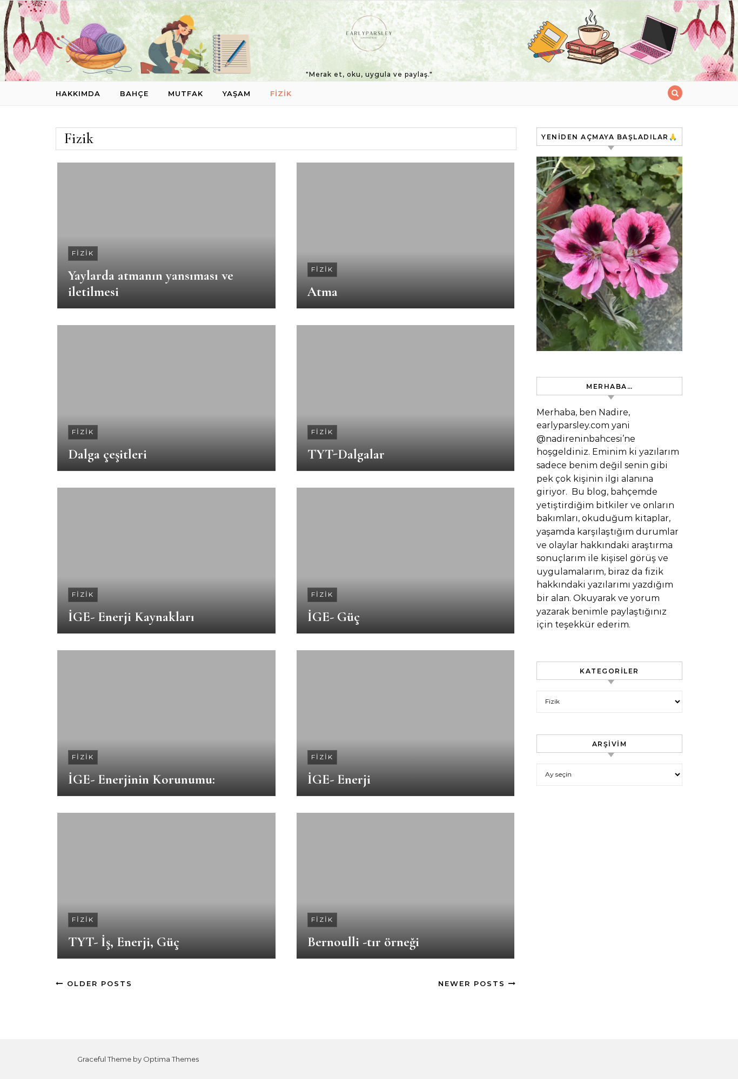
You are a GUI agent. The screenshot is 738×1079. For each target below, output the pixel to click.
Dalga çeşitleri (107, 454)
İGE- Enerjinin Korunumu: (141, 779)
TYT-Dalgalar (346, 454)
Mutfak (185, 93)
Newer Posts (473, 983)
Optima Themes (171, 1059)
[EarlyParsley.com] (369, 36)
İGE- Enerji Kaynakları (131, 617)
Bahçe (134, 93)
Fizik (281, 93)
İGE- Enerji (339, 779)
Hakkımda (78, 93)
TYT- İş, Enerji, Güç (123, 942)
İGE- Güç (333, 617)
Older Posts (98, 983)
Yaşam (237, 93)
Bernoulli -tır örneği (363, 942)
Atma (322, 292)
